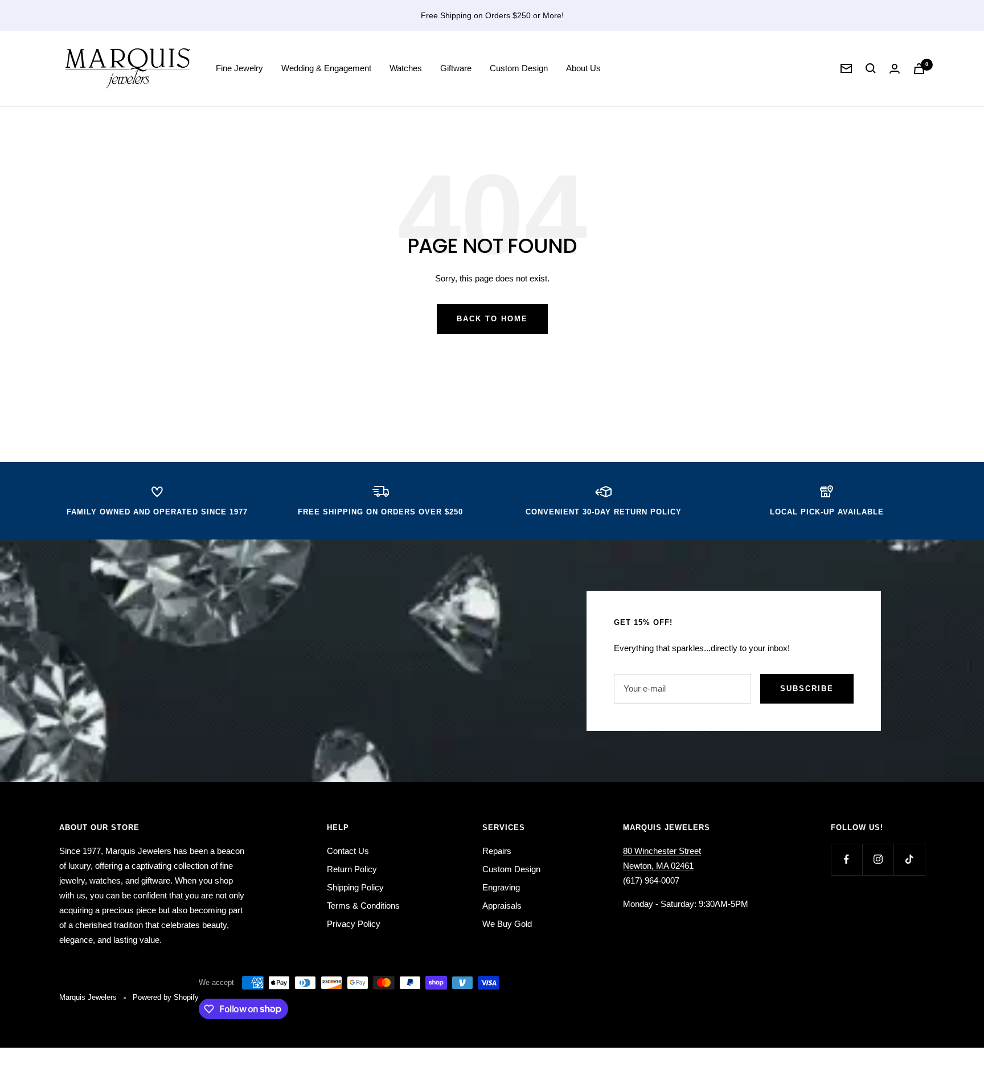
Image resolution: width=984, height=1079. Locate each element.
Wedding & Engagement (326, 68)
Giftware (456, 68)
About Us (583, 68)
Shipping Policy (355, 887)
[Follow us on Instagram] (877, 859)
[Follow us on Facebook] (846, 859)
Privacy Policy (353, 924)
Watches (406, 68)
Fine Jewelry (239, 68)
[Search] (871, 68)
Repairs (496, 851)
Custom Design (519, 68)
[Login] (894, 68)
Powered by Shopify (166, 997)
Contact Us (348, 851)
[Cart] (919, 68)
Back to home (492, 318)
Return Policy (352, 869)
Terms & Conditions (363, 905)
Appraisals (502, 905)
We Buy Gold (507, 924)
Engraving (501, 887)
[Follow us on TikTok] (909, 859)
